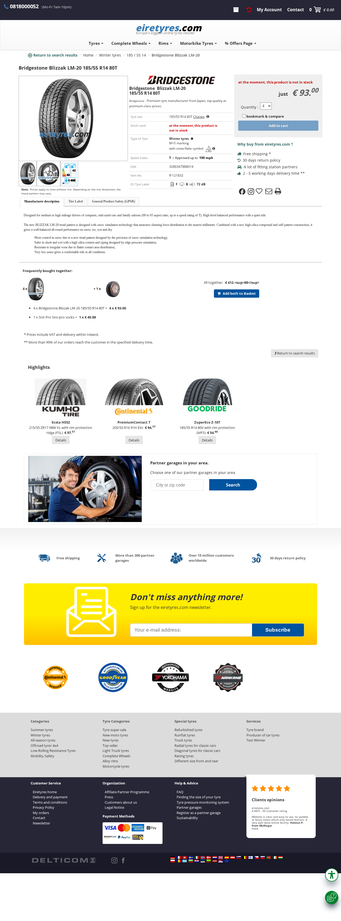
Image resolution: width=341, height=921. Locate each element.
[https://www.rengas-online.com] (251, 857)
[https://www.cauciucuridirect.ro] (179, 861)
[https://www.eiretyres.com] (275, 857)
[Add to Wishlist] (260, 191)
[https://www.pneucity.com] (268, 857)
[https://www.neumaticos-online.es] (227, 857)
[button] (331, 875)
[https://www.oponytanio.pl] (172, 861)
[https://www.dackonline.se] (191, 857)
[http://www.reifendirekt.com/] (227, 861)
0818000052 (24, 6)
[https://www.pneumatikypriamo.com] (263, 857)
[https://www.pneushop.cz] (256, 857)
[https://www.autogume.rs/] (220, 861)
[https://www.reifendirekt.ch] (184, 857)
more (255, 828)
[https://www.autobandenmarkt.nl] (215, 857)
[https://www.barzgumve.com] (191, 861)
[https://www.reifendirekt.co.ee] (203, 861)
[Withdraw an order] (249, 10)
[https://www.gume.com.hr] (196, 861)
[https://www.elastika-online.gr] (184, 861)
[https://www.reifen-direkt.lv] (215, 861)
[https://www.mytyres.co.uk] (220, 857)
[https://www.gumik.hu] (280, 857)
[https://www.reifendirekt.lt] (208, 861)
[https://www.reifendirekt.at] (232, 857)
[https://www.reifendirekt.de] (172, 857)
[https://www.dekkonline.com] (203, 857)
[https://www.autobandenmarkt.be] (244, 857)
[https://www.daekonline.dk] (208, 857)
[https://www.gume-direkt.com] (239, 857)
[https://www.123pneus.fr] (179, 857)
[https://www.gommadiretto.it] (196, 857)
